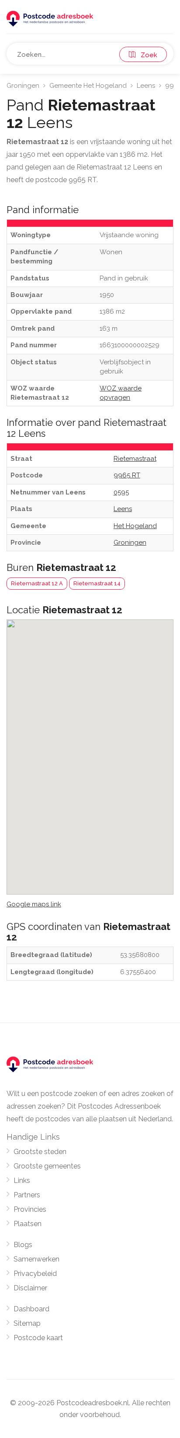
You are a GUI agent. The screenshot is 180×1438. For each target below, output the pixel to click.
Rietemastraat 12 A (37, 583)
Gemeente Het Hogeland (88, 86)
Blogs (23, 1245)
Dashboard (31, 1309)
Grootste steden (40, 1152)
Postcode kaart (38, 1338)
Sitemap (27, 1323)
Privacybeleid (35, 1273)
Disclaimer (30, 1288)
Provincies (30, 1209)
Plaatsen (28, 1224)
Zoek (146, 55)
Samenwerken (36, 1259)
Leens (146, 86)
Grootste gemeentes (47, 1166)
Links (22, 1180)
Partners (27, 1195)
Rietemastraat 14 (97, 583)
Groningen (23, 86)
